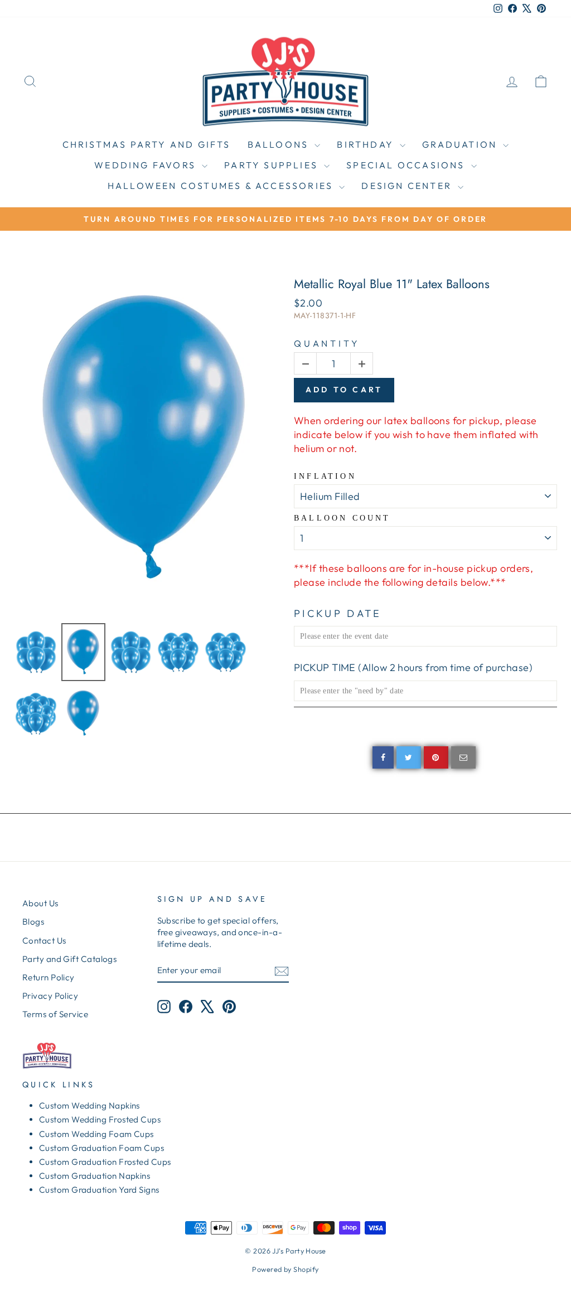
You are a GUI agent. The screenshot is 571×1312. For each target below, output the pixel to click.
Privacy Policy (50, 995)
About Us (40, 903)
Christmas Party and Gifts (146, 144)
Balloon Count (342, 518)
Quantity (327, 343)
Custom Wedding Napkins (89, 1105)
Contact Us (44, 940)
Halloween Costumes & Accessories (222, 185)
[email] (463, 757)
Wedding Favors (146, 165)
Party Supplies (272, 165)
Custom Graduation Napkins (94, 1175)
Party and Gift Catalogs (69, 959)
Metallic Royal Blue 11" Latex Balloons (392, 283)
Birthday (367, 144)
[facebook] (383, 757)
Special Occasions (407, 165)
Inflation (325, 476)
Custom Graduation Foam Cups (101, 1148)
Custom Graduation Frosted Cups (105, 1161)
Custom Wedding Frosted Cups (100, 1119)
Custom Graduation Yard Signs (99, 1189)
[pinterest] (436, 757)
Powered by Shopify (285, 1269)
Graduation (461, 144)
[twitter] (408, 757)
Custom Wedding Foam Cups (96, 1134)
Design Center (408, 185)
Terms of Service (55, 1014)
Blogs (33, 921)
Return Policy (48, 977)
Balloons (280, 144)
